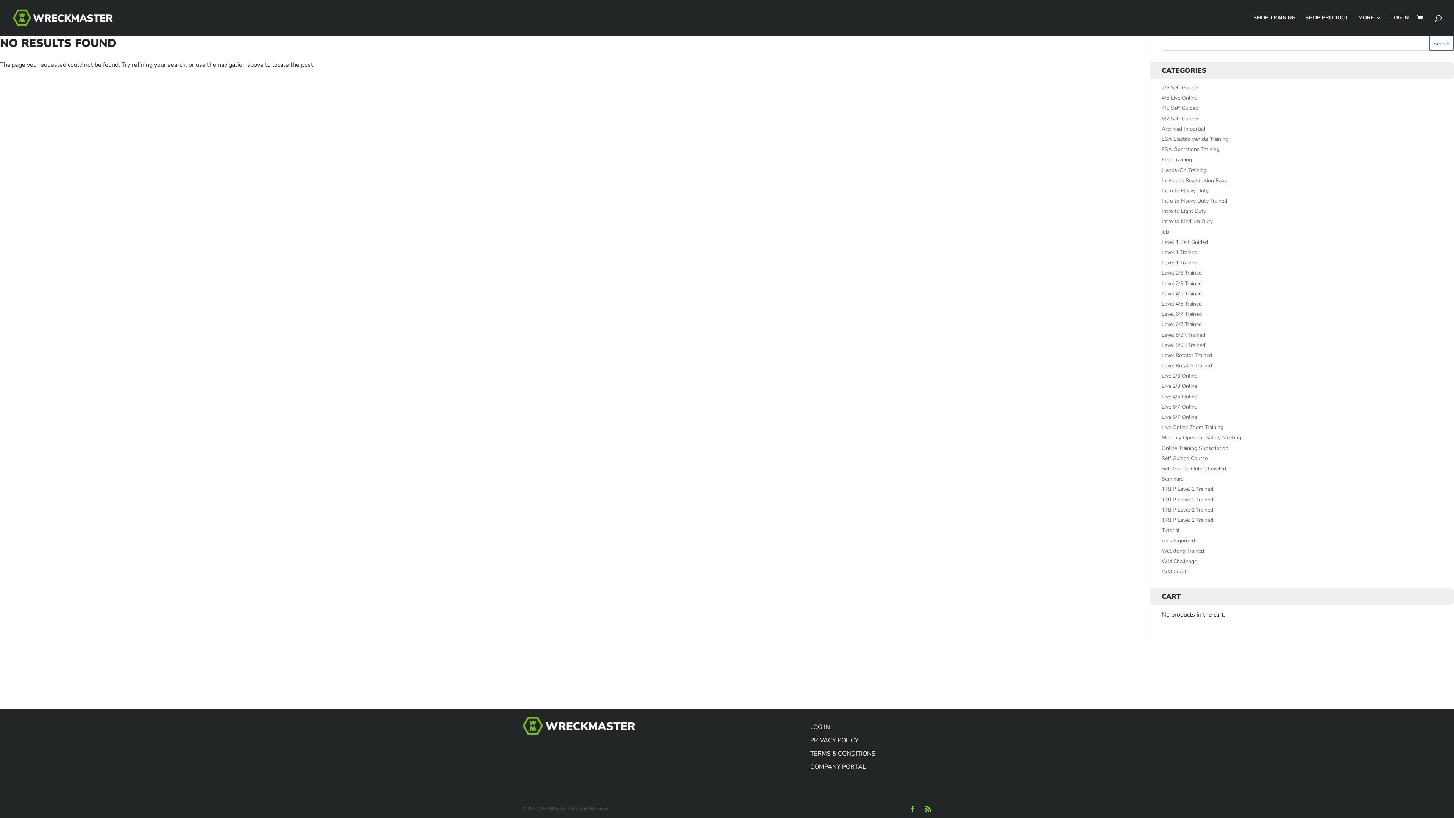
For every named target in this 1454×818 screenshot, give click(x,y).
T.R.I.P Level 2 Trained (1187, 510)
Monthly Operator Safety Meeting (1201, 437)
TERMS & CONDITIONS (842, 753)
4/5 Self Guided (1180, 108)
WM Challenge (1179, 561)
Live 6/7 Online (1179, 407)
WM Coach (1175, 571)
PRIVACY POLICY (834, 740)
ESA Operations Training (1191, 149)
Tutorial (1170, 530)
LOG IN (1400, 18)
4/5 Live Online (1179, 97)
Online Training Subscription (1195, 448)
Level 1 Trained (1179, 252)
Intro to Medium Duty (1187, 221)
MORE (1366, 18)
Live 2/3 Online (1179, 375)
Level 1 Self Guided (1185, 242)
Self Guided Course (1185, 458)
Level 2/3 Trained (1182, 272)
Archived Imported (1183, 129)
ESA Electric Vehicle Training (1195, 139)
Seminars (1173, 478)
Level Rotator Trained (1187, 355)
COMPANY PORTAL (838, 767)
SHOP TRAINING (1274, 18)
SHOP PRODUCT (1326, 18)
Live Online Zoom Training (1192, 427)
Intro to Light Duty (1184, 211)
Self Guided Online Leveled (1194, 468)
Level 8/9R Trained (1183, 335)
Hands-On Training (1184, 170)
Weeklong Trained (1183, 550)
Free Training (1177, 159)
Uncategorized (1178, 540)
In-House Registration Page (1194, 180)
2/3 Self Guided (1180, 87)
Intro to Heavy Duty (1185, 190)
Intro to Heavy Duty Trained (1194, 200)
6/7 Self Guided (1180, 118)
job (1165, 232)
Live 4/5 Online (1179, 396)
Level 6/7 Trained (1182, 314)
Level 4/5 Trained (1182, 293)
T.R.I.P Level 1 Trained (1187, 489)
